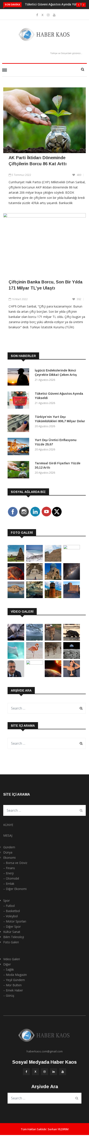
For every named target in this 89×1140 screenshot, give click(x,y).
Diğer (7, 964)
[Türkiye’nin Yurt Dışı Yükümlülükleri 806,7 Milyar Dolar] (19, 424)
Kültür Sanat (11, 932)
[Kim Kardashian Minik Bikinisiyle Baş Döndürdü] (71, 676)
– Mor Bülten (12, 985)
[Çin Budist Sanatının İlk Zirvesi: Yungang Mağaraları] (34, 579)
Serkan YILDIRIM (58, 1129)
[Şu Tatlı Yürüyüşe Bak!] (53, 658)
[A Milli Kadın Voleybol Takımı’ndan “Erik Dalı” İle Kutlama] (34, 663)
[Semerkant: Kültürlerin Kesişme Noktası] (53, 579)
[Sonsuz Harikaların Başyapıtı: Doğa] (34, 639)
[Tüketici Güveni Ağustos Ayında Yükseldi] (19, 400)
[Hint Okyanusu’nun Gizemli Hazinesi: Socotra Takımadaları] (34, 560)
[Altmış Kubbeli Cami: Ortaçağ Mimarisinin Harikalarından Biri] (53, 597)
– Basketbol (11, 911)
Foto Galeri (11, 942)
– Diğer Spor (12, 926)
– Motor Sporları (14, 921)
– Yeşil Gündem (14, 980)
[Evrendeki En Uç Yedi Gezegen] (16, 579)
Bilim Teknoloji (13, 937)
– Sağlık (8, 969)
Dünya (7, 852)
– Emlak (8, 884)
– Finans (9, 868)
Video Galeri (11, 959)
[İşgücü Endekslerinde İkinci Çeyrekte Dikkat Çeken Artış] (19, 377)
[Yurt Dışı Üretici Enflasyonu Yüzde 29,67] (19, 447)
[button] (78, 5)
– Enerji (8, 873)
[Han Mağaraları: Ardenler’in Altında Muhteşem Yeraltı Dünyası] (34, 597)
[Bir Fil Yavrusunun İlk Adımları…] (71, 639)
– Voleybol (10, 916)
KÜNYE (8, 825)
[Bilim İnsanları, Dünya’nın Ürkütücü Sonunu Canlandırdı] (53, 676)
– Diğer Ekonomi (15, 889)
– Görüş (8, 995)
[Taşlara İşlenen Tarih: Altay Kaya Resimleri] (71, 548)
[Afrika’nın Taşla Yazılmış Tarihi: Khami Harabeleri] (53, 560)
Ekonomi (9, 857)
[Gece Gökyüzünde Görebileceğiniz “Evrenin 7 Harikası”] (71, 579)
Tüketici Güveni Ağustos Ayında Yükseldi (54, 4)
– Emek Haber (13, 990)
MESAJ (7, 835)
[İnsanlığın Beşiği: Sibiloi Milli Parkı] (16, 597)
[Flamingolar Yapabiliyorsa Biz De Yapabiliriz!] (34, 658)
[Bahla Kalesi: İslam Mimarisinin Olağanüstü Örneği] (71, 597)
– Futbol (9, 906)
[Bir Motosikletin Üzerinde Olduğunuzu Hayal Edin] (53, 639)
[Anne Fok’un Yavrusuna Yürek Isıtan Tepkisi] (16, 639)
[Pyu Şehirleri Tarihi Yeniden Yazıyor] (16, 560)
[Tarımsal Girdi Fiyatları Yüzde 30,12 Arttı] (19, 470)
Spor (6, 900)
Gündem (9, 847)
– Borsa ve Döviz (15, 863)
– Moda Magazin (15, 975)
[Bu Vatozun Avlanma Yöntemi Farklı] (16, 658)
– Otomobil (11, 878)
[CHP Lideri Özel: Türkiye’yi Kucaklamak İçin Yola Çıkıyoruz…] (16, 676)
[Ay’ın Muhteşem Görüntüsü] (71, 658)
